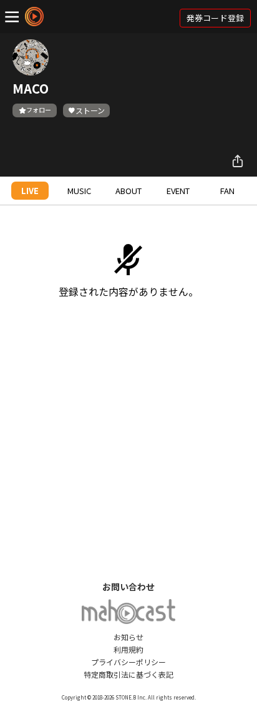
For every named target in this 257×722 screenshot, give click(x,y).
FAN (227, 191)
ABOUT (128, 191)
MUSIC (79, 191)
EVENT (178, 191)
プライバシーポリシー (128, 661)
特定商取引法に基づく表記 (128, 674)
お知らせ (128, 637)
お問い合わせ (128, 586)
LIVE (30, 191)
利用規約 (128, 649)
